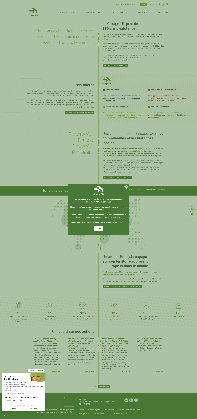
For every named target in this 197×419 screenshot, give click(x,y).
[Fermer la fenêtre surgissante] (126, 186)
